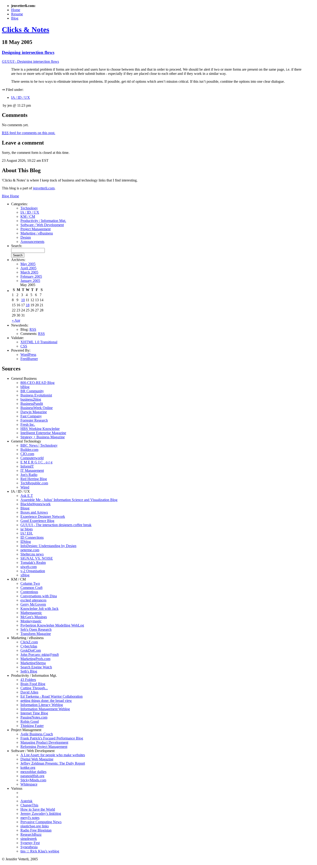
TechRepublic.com (34, 483)
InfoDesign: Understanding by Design (48, 546)
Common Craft (31, 588)
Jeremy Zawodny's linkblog (40, 813)
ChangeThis (29, 805)
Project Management (35, 229)
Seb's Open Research (36, 629)
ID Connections (32, 537)
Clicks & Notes (25, 29)
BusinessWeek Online (36, 408)
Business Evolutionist (36, 395)
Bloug (24, 508)
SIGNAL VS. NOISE (36, 558)
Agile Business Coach (36, 734)
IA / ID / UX (20, 97)
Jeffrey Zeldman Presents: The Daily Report (52, 763)
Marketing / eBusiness (36, 233)
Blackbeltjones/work (35, 504)
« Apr (16, 320)
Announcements (32, 242)
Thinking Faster (32, 726)
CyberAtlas (28, 646)
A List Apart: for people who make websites (52, 755)
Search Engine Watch (36, 667)
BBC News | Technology (39, 445)
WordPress (28, 355)
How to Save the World (37, 809)
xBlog (24, 575)
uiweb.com (28, 567)
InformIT (27, 466)
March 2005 (29, 272)
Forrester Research (34, 420)
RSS (32, 329)
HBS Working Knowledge (40, 429)
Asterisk (26, 801)
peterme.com (29, 550)
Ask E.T (26, 496)
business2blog (30, 399)
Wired (24, 487)
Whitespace (28, 784)
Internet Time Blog (34, 713)
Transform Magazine (35, 634)
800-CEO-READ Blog (37, 383)
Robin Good (29, 721)
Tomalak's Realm (33, 563)
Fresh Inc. (27, 424)
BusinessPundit (31, 404)
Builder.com (29, 450)
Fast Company (31, 416)
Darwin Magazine (33, 412)
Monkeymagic (31, 621)
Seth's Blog (28, 671)
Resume (17, 14)
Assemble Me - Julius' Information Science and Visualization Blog (68, 500)
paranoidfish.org (32, 776)
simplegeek (28, 839)
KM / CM (27, 216)
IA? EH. (26, 533)
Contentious (29, 592)
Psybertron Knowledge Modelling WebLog (52, 625)
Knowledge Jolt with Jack (39, 609)
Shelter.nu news (32, 554)
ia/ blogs (26, 529)
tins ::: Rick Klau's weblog (39, 851)
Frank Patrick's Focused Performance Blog (51, 738)
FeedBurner (29, 359)
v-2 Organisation (32, 571)
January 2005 (30, 281)
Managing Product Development (44, 742)
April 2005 (28, 268)
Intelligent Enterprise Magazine (43, 433)
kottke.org (27, 767)
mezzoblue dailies (33, 772)
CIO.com (27, 454)
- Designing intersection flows (30, 61)
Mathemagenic (31, 613)
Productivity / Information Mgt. (43, 221)
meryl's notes (29, 818)
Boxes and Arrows (34, 512)
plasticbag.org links (34, 826)
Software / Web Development (42, 225)
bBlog (24, 387)
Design (25, 237)
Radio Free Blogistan (36, 830)
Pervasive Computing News (40, 822)
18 (27, 305)
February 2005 (31, 276)
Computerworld (32, 458)
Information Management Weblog (45, 709)
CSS (23, 346)
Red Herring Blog (33, 479)
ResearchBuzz (31, 834)
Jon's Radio (28, 475)
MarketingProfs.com (35, 659)
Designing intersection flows (28, 52)
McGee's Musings (33, 617)
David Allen (29, 692)
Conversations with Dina (38, 596)
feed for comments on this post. (28, 133)
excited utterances (33, 600)
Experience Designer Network (42, 516)
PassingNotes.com (33, 717)
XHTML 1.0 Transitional (38, 342)
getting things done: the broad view (46, 701)
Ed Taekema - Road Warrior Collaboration (51, 696)
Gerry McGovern (33, 604)
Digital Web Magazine (36, 759)
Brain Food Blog (32, 684)
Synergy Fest (30, 843)
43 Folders (28, 680)
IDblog (25, 542)
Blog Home (10, 196)
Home (15, 10)
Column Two (30, 583)
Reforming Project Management (43, 747)
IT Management (32, 470)
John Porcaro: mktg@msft (39, 655)
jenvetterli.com (44, 188)
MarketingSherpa (33, 663)
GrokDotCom (30, 650)
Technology (29, 208)
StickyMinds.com (33, 780)
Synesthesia (29, 847)
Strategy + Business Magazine (42, 437)
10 (23, 300)
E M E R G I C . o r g (36, 462)
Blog (14, 18)
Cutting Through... (34, 688)
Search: (16, 246)
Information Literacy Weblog (41, 705)
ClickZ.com (29, 642)
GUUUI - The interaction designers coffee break (55, 525)
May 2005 (28, 264)
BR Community (32, 391)
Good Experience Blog (37, 521)
